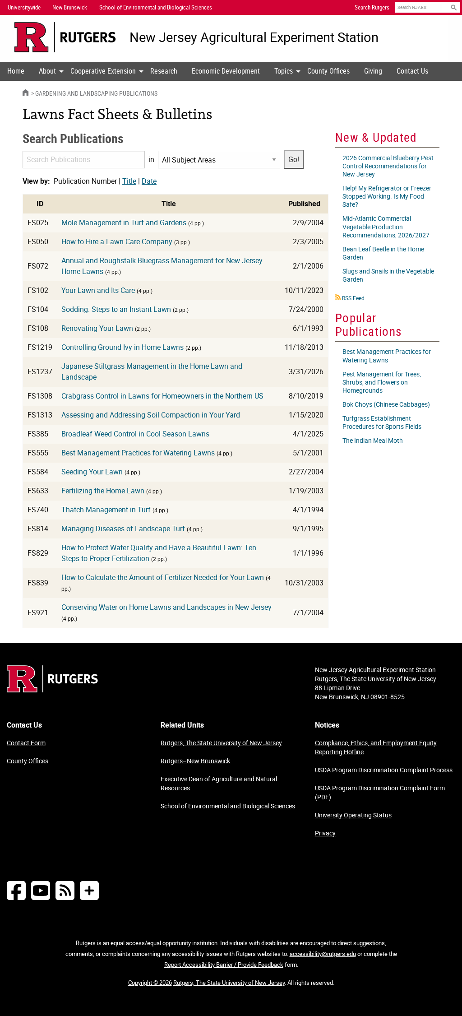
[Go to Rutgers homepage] (52, 690)
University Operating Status (353, 815)
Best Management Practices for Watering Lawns (138, 453)
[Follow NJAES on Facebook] (16, 890)
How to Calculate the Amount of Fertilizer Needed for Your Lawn (162, 577)
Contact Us (412, 71)
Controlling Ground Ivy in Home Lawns (122, 347)
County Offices (328, 71)
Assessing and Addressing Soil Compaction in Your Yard (150, 415)
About (47, 71)
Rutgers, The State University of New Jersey (221, 742)
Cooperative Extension (103, 71)
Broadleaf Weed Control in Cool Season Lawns (135, 434)
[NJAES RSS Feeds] (64, 890)
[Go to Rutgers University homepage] (65, 37)
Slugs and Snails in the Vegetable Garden (388, 275)
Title (129, 181)
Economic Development (226, 71)
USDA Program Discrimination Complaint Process (384, 769)
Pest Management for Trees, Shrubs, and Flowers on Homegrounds (381, 382)
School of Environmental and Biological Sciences (228, 806)
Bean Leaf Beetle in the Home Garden (383, 253)
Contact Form (26, 742)
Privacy (325, 833)
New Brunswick (69, 7)
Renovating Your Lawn (97, 328)
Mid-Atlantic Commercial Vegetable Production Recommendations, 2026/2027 (386, 226)
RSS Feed (353, 298)
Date (149, 181)
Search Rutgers (372, 7)
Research (163, 71)
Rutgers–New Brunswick (195, 760)
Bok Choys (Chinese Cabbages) (386, 404)
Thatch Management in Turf (106, 510)
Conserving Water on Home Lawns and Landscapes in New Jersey (166, 607)
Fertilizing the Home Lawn (102, 491)
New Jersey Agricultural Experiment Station (254, 37)
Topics (283, 71)
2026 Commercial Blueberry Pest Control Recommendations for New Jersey (388, 165)
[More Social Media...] (89, 890)
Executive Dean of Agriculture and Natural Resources (219, 783)
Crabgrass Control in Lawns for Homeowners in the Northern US (162, 396)
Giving (373, 71)
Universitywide (24, 7)
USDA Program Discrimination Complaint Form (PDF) (380, 792)
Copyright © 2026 (150, 983)
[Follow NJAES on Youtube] (40, 890)
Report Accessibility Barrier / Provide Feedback (223, 964)
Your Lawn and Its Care (98, 290)
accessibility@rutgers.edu (323, 954)
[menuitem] (16, 71)
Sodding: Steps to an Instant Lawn (116, 309)
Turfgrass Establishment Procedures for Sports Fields (381, 422)
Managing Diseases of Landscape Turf (123, 529)
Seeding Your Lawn (92, 472)
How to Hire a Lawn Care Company (116, 241)
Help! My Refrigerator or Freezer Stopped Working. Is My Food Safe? (386, 196)
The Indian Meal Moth (372, 440)
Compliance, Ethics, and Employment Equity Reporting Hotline (376, 747)
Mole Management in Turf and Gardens (123, 222)
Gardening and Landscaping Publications (96, 93)
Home (15, 71)
